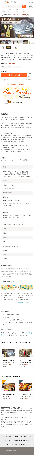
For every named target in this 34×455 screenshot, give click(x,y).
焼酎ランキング (4, 419)
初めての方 (31, 11)
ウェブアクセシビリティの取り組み (20, 440)
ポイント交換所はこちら (18, 102)
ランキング (10, 11)
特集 (24, 11)
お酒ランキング (24, 417)
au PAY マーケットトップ (21, 444)
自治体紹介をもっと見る (24, 302)
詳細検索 (30, 6)
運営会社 (17, 437)
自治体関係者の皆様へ (26, 437)
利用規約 (7, 440)
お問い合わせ (10, 444)
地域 (17, 11)
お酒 (14, 407)
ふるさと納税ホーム (5, 407)
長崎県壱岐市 (7, 14)
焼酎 (19, 407)
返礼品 (3, 11)
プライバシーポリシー (7, 437)
